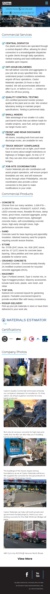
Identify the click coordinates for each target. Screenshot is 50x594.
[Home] (7, 3)
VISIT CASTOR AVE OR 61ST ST (19, 13)
